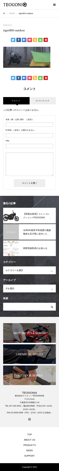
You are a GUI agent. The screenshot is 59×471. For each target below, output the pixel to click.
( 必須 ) (19, 119)
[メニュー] (54, 4)
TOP (29, 434)
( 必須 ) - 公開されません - (20, 130)
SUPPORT (29, 456)
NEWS (29, 450)
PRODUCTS (29, 445)
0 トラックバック (42, 101)
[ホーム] (4, 13)
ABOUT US (29, 440)
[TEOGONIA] (26, 4)
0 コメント (16, 101)
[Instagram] (29, 419)
